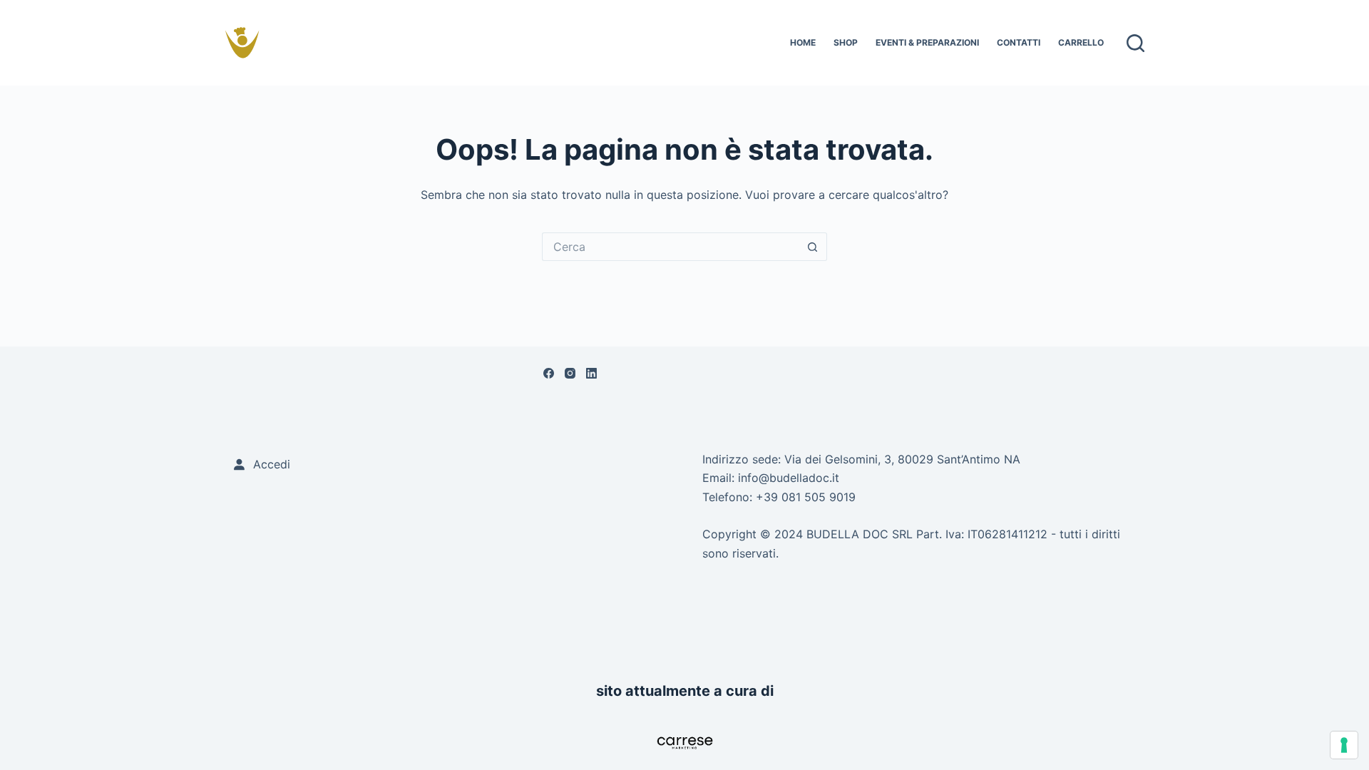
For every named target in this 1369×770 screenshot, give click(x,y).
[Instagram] (570, 373)
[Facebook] (548, 373)
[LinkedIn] (591, 373)
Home (803, 42)
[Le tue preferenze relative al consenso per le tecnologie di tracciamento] (1344, 745)
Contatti (1018, 42)
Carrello (1081, 42)
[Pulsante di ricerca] (813, 246)
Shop (846, 42)
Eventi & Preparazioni (927, 42)
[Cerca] (1135, 43)
